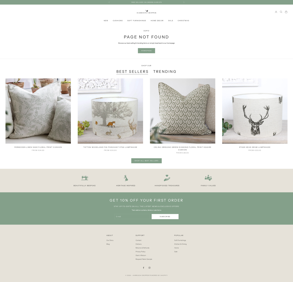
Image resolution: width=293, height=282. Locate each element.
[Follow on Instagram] (149, 268)
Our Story (109, 240)
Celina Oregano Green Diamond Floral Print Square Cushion (182, 148)
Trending (165, 71)
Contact (138, 240)
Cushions (118, 20)
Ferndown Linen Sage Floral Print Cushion (38, 147)
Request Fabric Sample (144, 259)
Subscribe (165, 216)
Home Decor (157, 20)
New (106, 20)
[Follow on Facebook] (143, 268)
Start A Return (141, 255)
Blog (108, 244)
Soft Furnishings (136, 20)
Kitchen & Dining (180, 244)
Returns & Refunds (142, 248)
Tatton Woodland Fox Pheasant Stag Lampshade (110, 147)
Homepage (146, 51)
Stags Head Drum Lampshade (254, 147)
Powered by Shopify (158, 275)
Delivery (139, 244)
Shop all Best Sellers (146, 161)
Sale (170, 20)
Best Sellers (132, 71)
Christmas (183, 20)
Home (176, 248)
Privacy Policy (140, 252)
